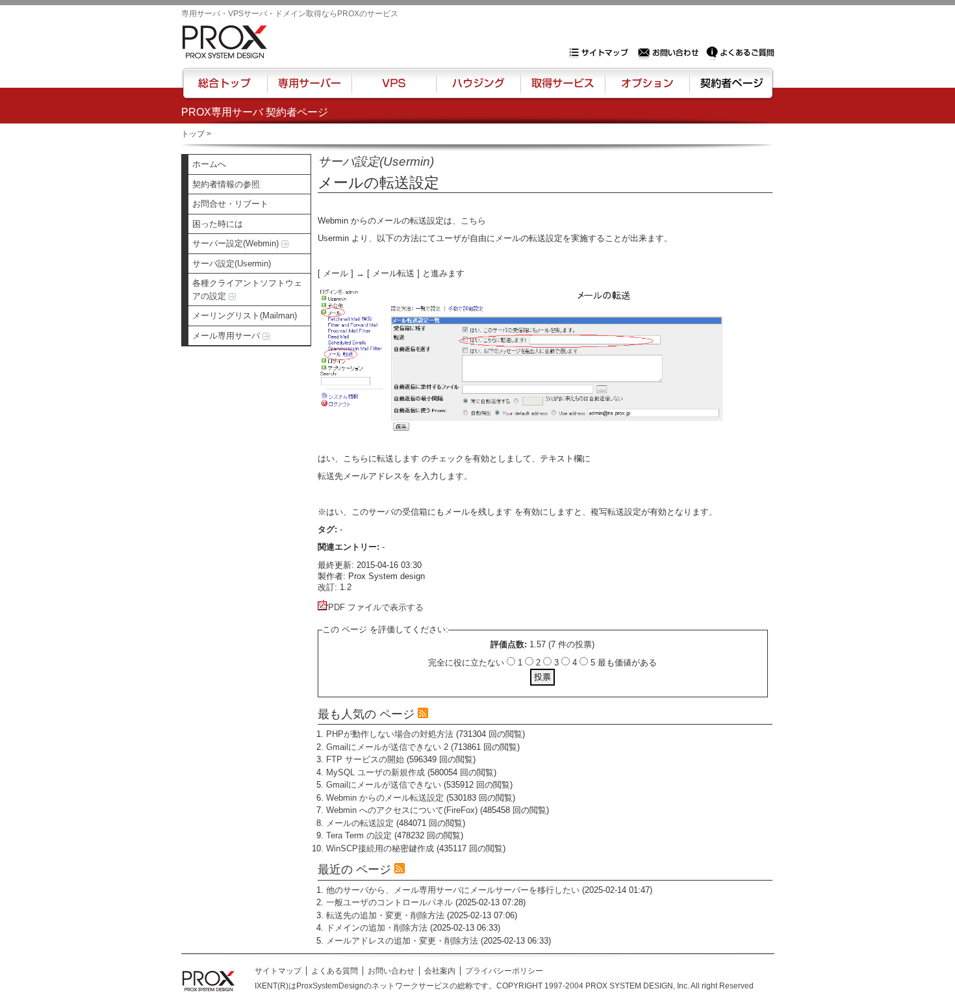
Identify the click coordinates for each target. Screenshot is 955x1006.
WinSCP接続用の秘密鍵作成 (380, 848)
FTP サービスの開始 (365, 759)
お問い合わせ (669, 52)
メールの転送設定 (360, 823)
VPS (393, 89)
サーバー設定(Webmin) (236, 243)
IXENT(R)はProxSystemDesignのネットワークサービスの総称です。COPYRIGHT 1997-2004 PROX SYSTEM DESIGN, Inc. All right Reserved (504, 985)
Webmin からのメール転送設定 (385, 798)
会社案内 (439, 970)
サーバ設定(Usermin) (231, 263)
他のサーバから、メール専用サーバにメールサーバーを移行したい (452, 890)
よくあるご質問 (740, 52)
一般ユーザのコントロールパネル (389, 902)
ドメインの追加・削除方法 (376, 928)
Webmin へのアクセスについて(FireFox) (402, 810)
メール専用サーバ (227, 336)
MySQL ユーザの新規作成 (375, 772)
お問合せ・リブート (230, 204)
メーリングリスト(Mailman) (244, 315)
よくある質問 (334, 970)
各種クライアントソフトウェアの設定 (247, 289)
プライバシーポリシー (504, 970)
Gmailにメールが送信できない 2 (387, 747)
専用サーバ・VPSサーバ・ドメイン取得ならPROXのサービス (289, 13)
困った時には (217, 224)
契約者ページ (729, 89)
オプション (646, 89)
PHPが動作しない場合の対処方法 (389, 734)
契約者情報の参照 (226, 184)
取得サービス (561, 89)
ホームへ (209, 164)
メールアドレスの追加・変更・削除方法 (402, 941)
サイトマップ (601, 52)
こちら (473, 221)
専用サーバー (309, 89)
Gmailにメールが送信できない (383, 785)
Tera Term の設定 (359, 835)
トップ (193, 133)
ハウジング (477, 89)
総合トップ (225, 89)
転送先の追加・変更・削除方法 (385, 915)
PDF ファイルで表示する (376, 607)
